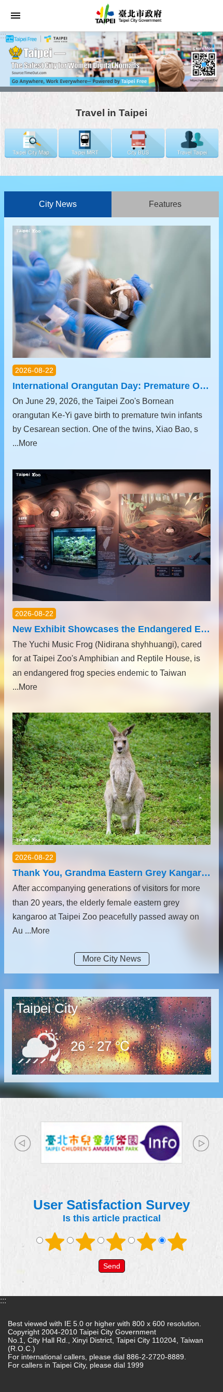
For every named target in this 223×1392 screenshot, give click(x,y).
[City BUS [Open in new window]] (138, 155)
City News (58, 204)
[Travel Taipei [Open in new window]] (192, 155)
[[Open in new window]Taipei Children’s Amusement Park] (111, 1142)
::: (3, 35)
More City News (111, 958)
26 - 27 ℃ (101, 1046)
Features (165, 204)
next (200, 1143)
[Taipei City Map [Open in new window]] (31, 155)
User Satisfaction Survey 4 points (147, 1241)
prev (22, 1143)
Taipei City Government (127, 15)
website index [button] (15, 15)
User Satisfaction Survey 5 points (177, 1241)
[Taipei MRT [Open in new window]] (85, 155)
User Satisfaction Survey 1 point (55, 1241)
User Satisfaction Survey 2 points (85, 1241)
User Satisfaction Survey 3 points (116, 1241)
